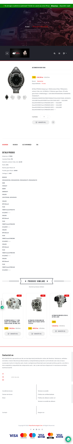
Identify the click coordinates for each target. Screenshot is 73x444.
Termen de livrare (7, 394)
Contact (4, 412)
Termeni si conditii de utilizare (46, 401)
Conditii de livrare (7, 391)
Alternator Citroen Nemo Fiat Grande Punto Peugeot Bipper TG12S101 (36, 321)
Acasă (27, 26)
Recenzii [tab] (15, 145)
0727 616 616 (15, 377)
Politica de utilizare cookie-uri (46, 398)
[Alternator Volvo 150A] (6, 97)
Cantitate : (35, 117)
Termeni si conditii (43, 391)
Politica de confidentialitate (46, 394)
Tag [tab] (37, 145)
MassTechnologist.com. (36, 425)
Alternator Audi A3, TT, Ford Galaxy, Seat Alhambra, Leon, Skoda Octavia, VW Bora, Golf (12, 321)
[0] (64, 53)
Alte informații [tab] (26, 145)
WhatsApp (54, 6)
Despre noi (41, 412)
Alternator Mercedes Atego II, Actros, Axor (60, 316)
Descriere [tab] (5, 145)
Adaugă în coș (42, 122)
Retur (4, 398)
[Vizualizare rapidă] (4, 302)
